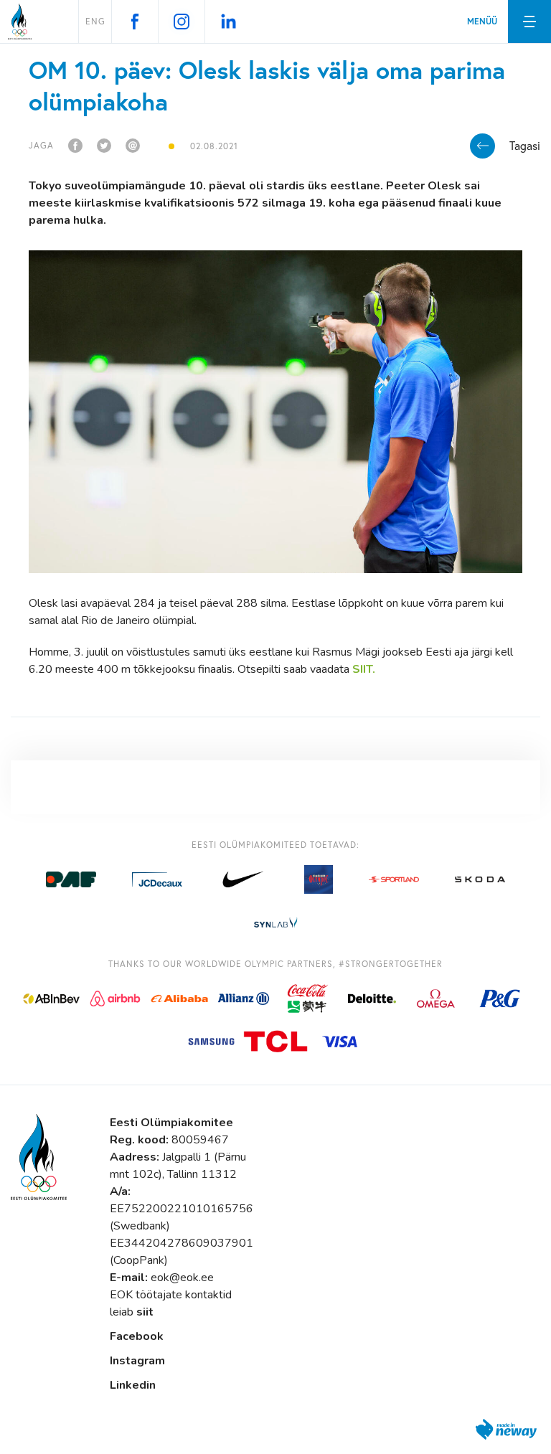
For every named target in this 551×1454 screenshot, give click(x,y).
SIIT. (362, 669)
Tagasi (524, 145)
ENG (95, 21)
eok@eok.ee (182, 1277)
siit (145, 1312)
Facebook (137, 1336)
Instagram (137, 1361)
